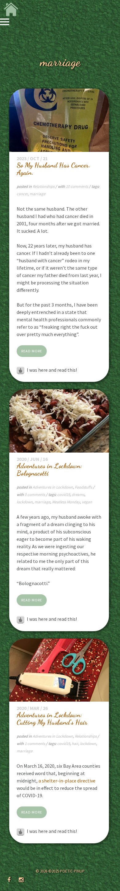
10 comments (77, 186)
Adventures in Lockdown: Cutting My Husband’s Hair (52, 718)
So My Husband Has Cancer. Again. (53, 168)
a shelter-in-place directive (66, 781)
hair (75, 743)
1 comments (35, 743)
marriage (37, 193)
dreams (78, 494)
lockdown (25, 502)
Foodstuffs (83, 487)
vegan (87, 502)
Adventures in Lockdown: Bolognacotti (49, 469)
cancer (22, 193)
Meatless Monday (66, 502)
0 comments (35, 494)
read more (31, 351)
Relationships (43, 186)
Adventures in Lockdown (53, 487)
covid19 (63, 494)
